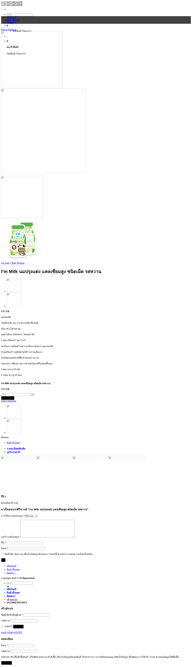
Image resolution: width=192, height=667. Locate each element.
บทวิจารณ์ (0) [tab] (13, 452)
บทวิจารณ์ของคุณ (10, 537)
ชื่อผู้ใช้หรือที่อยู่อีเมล (12, 615)
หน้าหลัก (5, 263)
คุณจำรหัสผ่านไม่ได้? (11, 632)
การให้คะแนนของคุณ (12, 516)
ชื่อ (3, 542)
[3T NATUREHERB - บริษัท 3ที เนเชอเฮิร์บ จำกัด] (11, 3)
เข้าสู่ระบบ (18, 627)
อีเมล (4, 548)
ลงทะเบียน (6, 663)
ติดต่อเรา (11, 22)
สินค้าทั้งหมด (13, 20)
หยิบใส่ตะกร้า (7, 398)
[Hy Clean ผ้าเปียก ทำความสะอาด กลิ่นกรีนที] (14, 291)
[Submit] (8, 586)
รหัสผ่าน (6, 620)
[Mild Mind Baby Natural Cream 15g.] (14, 306)
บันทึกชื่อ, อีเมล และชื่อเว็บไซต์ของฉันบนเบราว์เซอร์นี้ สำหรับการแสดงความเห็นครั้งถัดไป (48, 554)
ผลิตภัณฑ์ (11, 17)
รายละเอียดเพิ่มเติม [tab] (16, 448)
